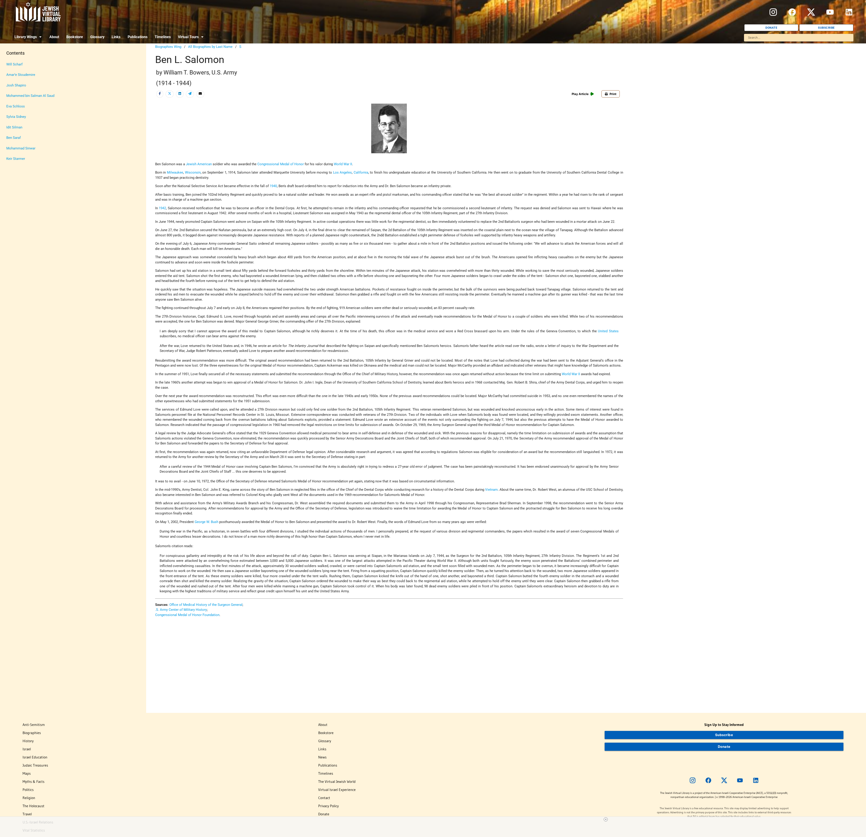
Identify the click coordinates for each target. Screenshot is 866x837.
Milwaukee (175, 172)
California (361, 172)
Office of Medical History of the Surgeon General (205, 605)
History (28, 741)
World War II (343, 164)
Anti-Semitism (34, 724)
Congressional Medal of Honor (280, 164)
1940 (273, 186)
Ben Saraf (13, 138)
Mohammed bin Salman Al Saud (30, 96)
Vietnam (491, 490)
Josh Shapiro (16, 85)
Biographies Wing (168, 47)
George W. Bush (206, 522)
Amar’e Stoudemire (20, 75)
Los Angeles (342, 172)
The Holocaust (33, 806)
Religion (29, 797)
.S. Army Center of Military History (181, 610)
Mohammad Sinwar (20, 148)
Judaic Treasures (35, 765)
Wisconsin (193, 172)
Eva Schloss (15, 106)
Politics (28, 789)
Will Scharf (14, 64)
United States (608, 331)
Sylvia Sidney (16, 117)
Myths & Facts (33, 781)
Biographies (32, 732)
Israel (27, 749)
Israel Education (35, 757)
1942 (162, 208)
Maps (27, 773)
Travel (27, 814)
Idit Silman (14, 127)
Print (613, 94)
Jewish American (199, 164)
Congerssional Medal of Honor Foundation (187, 615)
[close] (606, 819)
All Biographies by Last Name (210, 47)
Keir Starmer (15, 159)
